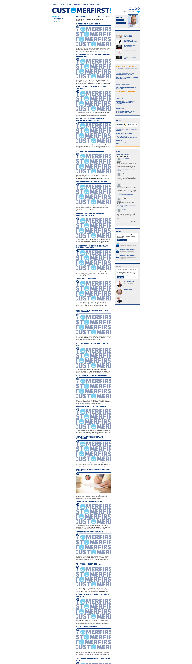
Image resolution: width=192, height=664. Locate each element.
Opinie (62, 4)
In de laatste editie (121, 23)
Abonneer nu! (120, 20)
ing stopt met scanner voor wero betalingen (126, 169)
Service (85, 4)
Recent (122, 154)
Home (55, 4)
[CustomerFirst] (81, 10)
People (118, 154)
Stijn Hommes (126, 158)
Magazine (77, 4)
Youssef (124, 209)
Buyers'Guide (94, 4)
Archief (68, 4)
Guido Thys (125, 184)
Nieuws (55, 21)
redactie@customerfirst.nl (124, 275)
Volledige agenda (122, 240)
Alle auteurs (121, 277)
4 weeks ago (125, 181)
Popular (126, 154)
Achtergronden (57, 18)
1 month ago (130, 195)
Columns (56, 20)
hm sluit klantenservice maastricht (124, 217)
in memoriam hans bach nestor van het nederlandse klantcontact (125, 195)
